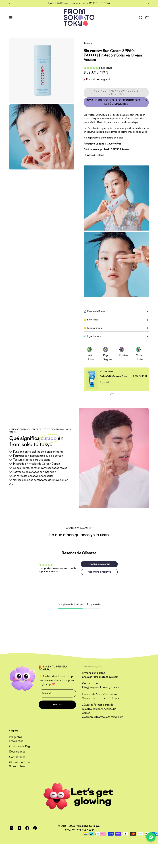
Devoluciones (17, 752)
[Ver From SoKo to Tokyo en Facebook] (27, 828)
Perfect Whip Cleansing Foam (113, 376)
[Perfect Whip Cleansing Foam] (92, 379)
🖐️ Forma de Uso (93, 328)
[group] (79, 3)
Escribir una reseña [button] (99, 564)
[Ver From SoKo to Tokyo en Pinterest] (35, 828)
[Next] (148, 3)
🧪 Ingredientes (92, 336)
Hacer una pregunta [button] (99, 572)
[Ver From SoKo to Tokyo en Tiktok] (19, 828)
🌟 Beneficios (91, 320)
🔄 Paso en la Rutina (94, 311)
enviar (57, 705)
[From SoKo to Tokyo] (79, 17)
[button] (140, 17)
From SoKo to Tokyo (87, 826)
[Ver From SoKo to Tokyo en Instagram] (11, 828)
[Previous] (9, 3)
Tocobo (88, 43)
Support (13, 731)
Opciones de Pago (20, 746)
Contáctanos (17, 757)
